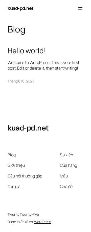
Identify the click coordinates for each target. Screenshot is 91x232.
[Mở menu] (80, 8)
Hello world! (27, 51)
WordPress (42, 221)
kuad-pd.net (21, 8)
